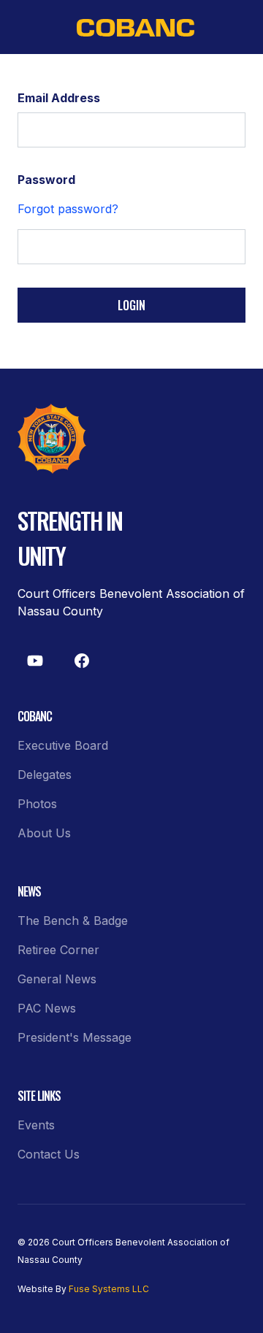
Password (46, 179)
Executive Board (63, 745)
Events (36, 1125)
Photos (37, 803)
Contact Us (49, 1154)
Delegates (45, 774)
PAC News (47, 1008)
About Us (44, 833)
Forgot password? (68, 208)
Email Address (59, 98)
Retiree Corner (58, 949)
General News (57, 979)
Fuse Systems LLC (109, 1288)
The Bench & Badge (73, 920)
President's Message (75, 1037)
